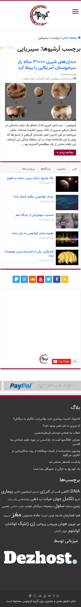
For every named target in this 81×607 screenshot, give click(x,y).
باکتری (17, 492)
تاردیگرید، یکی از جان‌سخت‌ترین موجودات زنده (29, 253)
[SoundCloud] (32, 279)
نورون (72, 524)
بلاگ (75, 408)
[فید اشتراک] (1, 48)
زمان (10, 499)
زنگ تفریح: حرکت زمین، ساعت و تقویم (30, 178)
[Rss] (64, 279)
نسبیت (7, 516)
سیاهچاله (48, 506)
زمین (76, 506)
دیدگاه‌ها (46, 169)
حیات (47, 499)
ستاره (68, 506)
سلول (59, 506)
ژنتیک (23, 523)
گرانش (57, 531)
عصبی (5, 506)
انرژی (45, 491)
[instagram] (24, 279)
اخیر (74, 169)
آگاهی (65, 491)
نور (78, 524)
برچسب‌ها (28, 169)
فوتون (51, 516)
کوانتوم (74, 531)
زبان (15, 499)
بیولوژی (55, 79)
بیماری (7, 491)
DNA (75, 491)
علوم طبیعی (29, 79)
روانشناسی (24, 499)
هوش (62, 524)
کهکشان (11, 524)
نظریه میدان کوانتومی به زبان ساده (33, 233)
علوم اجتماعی (43, 79)
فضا (77, 515)
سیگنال (37, 506)
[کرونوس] (40, 14)
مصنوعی (27, 515)
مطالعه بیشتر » (65, 153)
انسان (35, 492)
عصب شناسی (17, 506)
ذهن (34, 499)
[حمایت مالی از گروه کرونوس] (40, 385)
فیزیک (44, 516)
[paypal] (16, 279)
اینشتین (26, 491)
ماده (37, 515)
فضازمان (68, 515)
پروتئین (41, 524)
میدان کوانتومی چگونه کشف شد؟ (33, 197)
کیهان (64, 531)
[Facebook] (56, 279)
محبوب (61, 169)
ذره (41, 499)
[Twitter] (48, 279)
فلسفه (58, 516)
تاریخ (77, 499)
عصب (28, 506)
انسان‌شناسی (66, 79)
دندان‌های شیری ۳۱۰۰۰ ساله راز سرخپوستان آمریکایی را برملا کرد (47, 64)
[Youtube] (40, 279)
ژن (32, 524)
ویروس (52, 524)
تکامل (68, 499)
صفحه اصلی (70, 38)
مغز (16, 515)
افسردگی (55, 492)
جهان (57, 499)
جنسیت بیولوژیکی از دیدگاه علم (35, 215)
